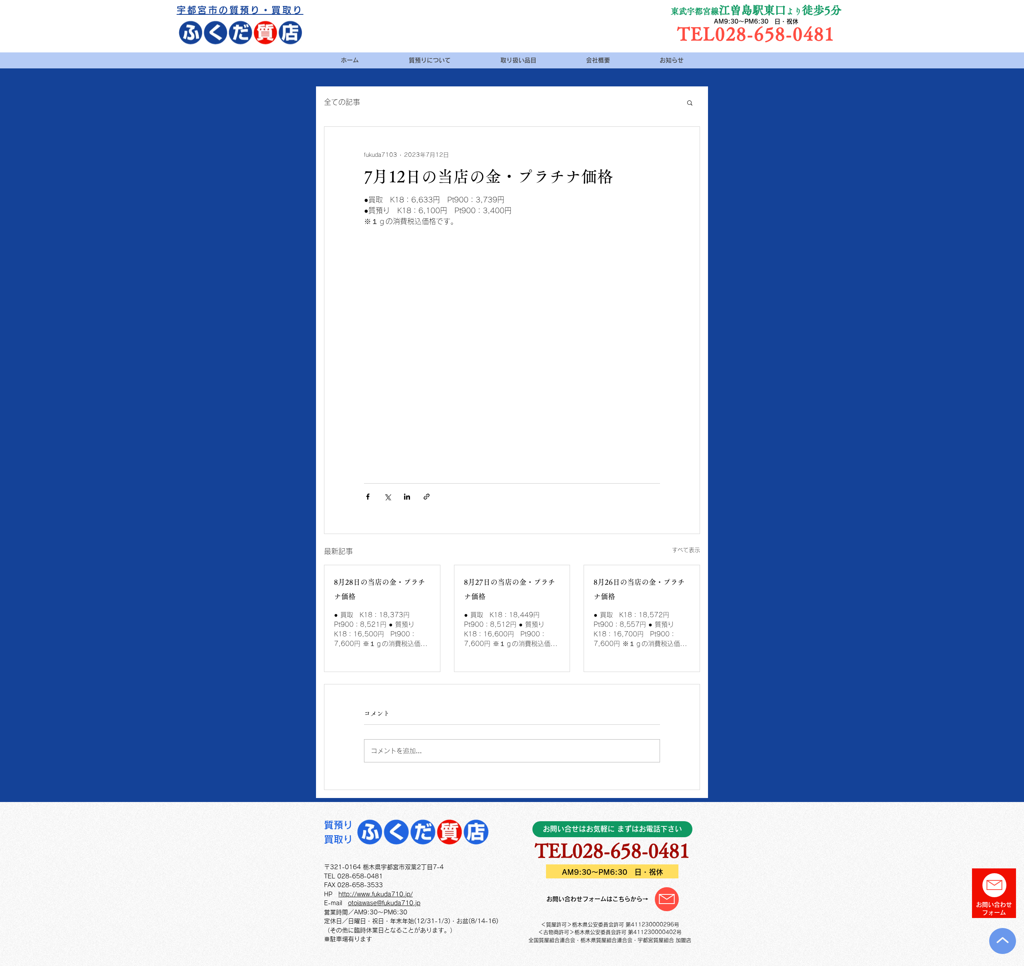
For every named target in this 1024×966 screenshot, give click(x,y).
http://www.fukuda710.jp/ (375, 894)
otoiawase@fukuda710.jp (384, 903)
